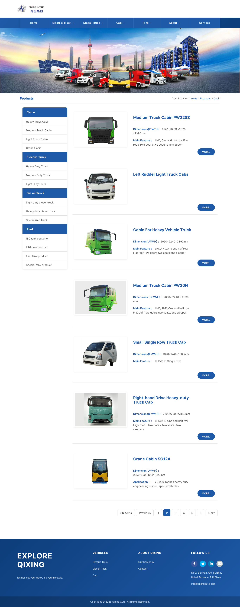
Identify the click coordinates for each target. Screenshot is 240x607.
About (173, 22)
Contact (204, 22)
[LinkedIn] (211, 564)
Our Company (146, 561)
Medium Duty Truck (38, 175)
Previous (145, 513)
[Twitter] (203, 564)
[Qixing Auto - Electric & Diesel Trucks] (32, 9)
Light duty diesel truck (40, 202)
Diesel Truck (92, 22)
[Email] (219, 564)
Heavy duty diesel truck (40, 211)
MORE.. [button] (206, 151)
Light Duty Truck (36, 184)
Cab (119, 22)
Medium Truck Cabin (39, 130)
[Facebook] (194, 564)
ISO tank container (37, 238)
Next (211, 513)
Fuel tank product (37, 256)
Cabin (216, 98)
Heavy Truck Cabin (37, 121)
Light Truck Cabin (37, 139)
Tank (146, 22)
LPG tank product (36, 247)
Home (34, 22)
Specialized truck (36, 220)
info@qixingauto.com (203, 583)
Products (205, 98)
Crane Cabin (33, 148)
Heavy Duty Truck (37, 166)
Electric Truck (62, 22)
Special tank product (38, 265)
